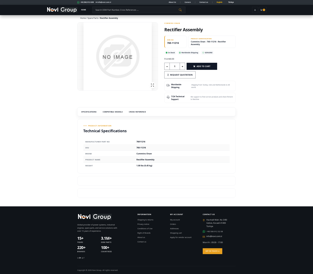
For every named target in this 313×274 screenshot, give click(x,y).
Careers (188, 2)
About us (141, 237)
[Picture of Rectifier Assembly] (117, 56)
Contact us (203, 2)
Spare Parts (93, 18)
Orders (173, 224)
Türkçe (231, 2)
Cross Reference (137, 112)
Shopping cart (176, 233)
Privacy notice (143, 224)
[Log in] (255, 10)
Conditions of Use (144, 228)
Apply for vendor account (180, 237)
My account (175, 219)
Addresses (174, 228)
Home (83, 10)
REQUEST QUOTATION (181, 75)
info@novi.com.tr (214, 236)
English (219, 2)
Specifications (89, 112)
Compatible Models (113, 112)
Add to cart (203, 66)
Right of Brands (144, 233)
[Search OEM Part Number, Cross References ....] (180, 10)
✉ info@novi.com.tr (103, 2)
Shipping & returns (145, 219)
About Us (172, 2)
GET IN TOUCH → (212, 251)
